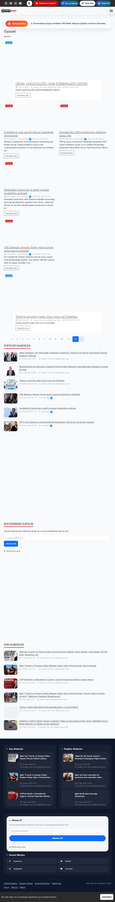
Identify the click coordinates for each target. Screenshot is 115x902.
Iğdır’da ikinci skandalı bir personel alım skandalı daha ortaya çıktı (88, 776)
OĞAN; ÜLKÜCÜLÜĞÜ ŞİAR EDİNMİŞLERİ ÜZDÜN (51, 84)
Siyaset (9, 43)
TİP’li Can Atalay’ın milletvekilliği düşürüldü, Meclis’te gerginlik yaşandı (56, 422)
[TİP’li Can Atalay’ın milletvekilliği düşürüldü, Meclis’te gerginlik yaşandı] (10, 426)
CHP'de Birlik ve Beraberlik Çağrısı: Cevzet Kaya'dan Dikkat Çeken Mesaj (56, 679)
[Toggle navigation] (111, 11)
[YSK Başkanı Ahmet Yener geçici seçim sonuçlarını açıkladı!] (30, 231)
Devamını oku (23, 95)
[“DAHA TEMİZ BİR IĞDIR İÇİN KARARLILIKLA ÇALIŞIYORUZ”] (10, 711)
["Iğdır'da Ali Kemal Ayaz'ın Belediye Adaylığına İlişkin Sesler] (68, 758)
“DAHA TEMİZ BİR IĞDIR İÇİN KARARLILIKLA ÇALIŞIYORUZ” (49, 707)
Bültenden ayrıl (13, 551)
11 (68, 339)
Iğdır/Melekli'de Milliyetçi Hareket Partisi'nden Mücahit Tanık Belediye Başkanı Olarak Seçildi (63, 368)
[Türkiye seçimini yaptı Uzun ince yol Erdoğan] (57, 297)
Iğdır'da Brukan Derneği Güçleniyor (86, 795)
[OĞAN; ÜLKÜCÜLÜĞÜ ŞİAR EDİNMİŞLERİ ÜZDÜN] (57, 64)
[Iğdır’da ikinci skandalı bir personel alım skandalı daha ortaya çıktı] (68, 777)
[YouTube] (20, 3)
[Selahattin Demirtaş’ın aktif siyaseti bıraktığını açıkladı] (30, 174)
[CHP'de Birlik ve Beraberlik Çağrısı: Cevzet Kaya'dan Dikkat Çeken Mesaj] (10, 683)
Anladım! (106, 896)
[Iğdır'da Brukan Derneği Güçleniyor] (68, 795)
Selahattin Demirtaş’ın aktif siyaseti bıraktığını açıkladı (26, 191)
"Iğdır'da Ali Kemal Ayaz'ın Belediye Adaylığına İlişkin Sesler (90, 757)
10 (61, 339)
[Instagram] (15, 3)
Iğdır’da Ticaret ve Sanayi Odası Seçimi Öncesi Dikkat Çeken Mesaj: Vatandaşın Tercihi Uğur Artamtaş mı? (63, 653)
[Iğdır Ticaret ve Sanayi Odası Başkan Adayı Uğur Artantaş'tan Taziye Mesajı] (10, 670)
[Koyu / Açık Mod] (29, 3)
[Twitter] (11, 3)
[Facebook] (6, 3)
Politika (9, 106)
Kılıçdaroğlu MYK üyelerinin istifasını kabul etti (82, 133)
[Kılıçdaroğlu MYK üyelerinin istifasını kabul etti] (85, 116)
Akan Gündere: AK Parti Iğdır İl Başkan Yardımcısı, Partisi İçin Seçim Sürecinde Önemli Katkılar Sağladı (63, 354)
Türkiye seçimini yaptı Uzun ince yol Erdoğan (46, 317)
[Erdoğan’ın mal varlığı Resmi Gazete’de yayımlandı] (30, 116)
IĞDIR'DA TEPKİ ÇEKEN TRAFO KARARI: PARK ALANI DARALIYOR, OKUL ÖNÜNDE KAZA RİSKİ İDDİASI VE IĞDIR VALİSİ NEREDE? (63, 722)
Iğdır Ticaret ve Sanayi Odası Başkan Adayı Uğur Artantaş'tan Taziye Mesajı (57, 665)
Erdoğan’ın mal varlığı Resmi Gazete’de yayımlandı (29, 133)
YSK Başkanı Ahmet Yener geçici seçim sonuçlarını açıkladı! (28, 249)
